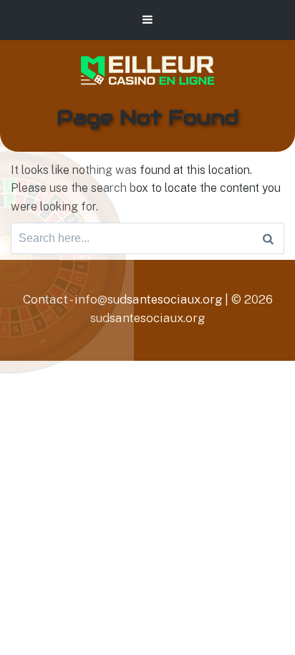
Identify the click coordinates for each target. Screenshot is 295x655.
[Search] (268, 238)
